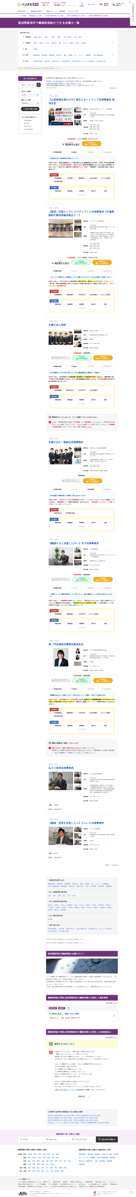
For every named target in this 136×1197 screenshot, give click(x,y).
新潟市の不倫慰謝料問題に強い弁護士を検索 (95, 1122)
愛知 (29, 1161)
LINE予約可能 (52, 931)
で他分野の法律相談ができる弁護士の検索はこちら (38, 68)
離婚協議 (44, 55)
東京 (29, 1157)
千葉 (44, 1157)
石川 (69, 895)
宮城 (44, 1154)
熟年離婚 (101, 886)
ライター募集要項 (53, 1184)
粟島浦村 (63, 910)
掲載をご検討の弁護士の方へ (26, 1184)
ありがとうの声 (73, 11)
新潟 (54, 895)
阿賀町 (95, 907)
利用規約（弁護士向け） (76, 1182)
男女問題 (93, 886)
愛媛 (60, 1167)
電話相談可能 (65, 61)
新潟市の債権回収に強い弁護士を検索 (60, 1120)
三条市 (47, 43)
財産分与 (59, 55)
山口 (47, 1167)
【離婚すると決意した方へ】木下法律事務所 (74, 543)
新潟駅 (35, 49)
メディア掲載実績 (41, 1184)
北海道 (30, 1154)
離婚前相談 (36, 55)
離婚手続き (80, 886)
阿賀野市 (83, 43)
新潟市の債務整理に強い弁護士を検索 (86, 1120)
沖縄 (62, 1171)
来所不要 (47, 61)
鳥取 (29, 1167)
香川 (56, 1167)
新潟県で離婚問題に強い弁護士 (55, 15)
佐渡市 (71, 43)
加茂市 (70, 907)
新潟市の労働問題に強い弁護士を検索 (60, 1118)
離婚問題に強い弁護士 (35, 15)
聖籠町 (77, 907)
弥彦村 (83, 907)
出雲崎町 (102, 907)
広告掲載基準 (113, 1184)
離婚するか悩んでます (64, 1044)
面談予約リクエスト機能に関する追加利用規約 (92, 1186)
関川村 (56, 910)
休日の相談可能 (76, 61)
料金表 (74, 152)
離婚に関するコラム (100, 1182)
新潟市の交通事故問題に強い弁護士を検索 (61, 1115)
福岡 (29, 1171)
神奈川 (34, 1157)
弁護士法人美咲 (57, 324)
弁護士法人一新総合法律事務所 (66, 442)
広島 (42, 1167)
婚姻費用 (109, 886)
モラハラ (81, 55)
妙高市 (58, 907)
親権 (65, 55)
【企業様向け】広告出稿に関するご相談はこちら (64, 1186)
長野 (59, 895)
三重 (42, 1161)
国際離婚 (88, 55)
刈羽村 (50, 910)
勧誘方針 (104, 1184)
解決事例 (62, 11)
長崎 (38, 1171)
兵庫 (33, 1164)
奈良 (47, 1164)
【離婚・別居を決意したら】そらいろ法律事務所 (76, 823)
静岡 (38, 1161)
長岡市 (41, 43)
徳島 (51, 1167)
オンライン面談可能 (88, 61)
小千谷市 (51, 907)
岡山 (38, 1167)
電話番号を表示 (72, 144)
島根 (33, 1167)
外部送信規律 (21, 1186)
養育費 (70, 55)
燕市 (60, 43)
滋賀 (42, 1164)
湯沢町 (109, 907)
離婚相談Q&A (89, 1182)
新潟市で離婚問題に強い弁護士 (76, 15)
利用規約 (49, 81)
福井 (73, 895)
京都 (38, 1164)
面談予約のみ (56, 61)
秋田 (48, 1154)
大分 (47, 1171)
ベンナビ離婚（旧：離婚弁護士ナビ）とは (29, 1182)
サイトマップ (112, 1182)
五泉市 (77, 43)
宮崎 (51, 1171)
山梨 (49, 895)
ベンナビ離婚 (22, 15)
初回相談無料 (52, 928)
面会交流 (72, 886)
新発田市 (54, 43)
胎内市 (64, 907)
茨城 (48, 1157)
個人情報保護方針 (58, 81)
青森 (35, 1154)
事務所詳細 (58, 152)
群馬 (53, 1157)
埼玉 (39, 1157)
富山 (64, 895)
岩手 (39, 1154)
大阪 (29, 1164)
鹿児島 (57, 1171)
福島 (57, 1154)
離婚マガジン (47, 1182)
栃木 (57, 1157)
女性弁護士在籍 (101, 61)
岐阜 (33, 1161)
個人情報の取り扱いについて (68, 1184)
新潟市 (35, 43)
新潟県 (51, 96)
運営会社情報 (56, 1182)
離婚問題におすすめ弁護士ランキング (38, 1186)
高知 (65, 1167)
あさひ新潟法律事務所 (61, 768)
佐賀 (33, 1171)
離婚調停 (51, 55)
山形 (53, 1154)
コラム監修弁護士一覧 (94, 1184)
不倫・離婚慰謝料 (98, 55)
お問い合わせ (82, 1184)
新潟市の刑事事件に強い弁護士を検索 (86, 1118)
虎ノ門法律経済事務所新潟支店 (66, 644)
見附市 (108, 905)
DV (75, 55)
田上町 (89, 907)
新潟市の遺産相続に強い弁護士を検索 (88, 1115)
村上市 (65, 43)
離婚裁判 (64, 886)
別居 (87, 886)
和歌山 (52, 1164)
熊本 (42, 1171)
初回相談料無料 (38, 61)
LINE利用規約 (70, 81)
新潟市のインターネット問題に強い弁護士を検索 (63, 1122)
